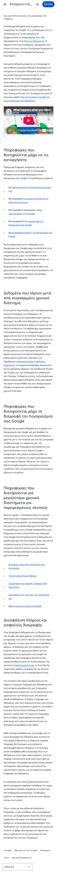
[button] (5, 4)
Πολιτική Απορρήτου (34, 41)
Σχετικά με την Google (25, 850)
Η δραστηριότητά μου (23, 665)
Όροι (6, 857)
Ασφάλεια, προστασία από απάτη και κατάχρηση (27, 566)
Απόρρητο (45, 850)
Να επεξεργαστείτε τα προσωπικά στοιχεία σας (30, 189)
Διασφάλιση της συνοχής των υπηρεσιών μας (29, 597)
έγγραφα (31, 213)
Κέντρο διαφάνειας (22, 857)
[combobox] (17, 866)
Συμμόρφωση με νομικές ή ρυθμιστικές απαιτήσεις (28, 585)
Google (7, 850)
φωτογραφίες (15, 213)
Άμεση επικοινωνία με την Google (25, 606)
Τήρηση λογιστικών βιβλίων (23, 576)
